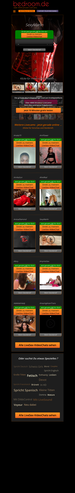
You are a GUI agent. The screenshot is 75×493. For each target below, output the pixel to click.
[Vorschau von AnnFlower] (51, 163)
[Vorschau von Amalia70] (25, 163)
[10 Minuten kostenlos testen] (16, 10)
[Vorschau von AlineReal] (51, 205)
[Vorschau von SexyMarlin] (51, 247)
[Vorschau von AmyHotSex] (51, 289)
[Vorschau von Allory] (25, 289)
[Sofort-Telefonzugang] (17, 10)
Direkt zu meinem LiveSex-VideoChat (34, 35)
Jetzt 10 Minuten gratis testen (38, 110)
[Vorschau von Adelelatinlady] (25, 331)
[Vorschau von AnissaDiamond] (25, 247)
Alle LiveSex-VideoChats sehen (37, 345)
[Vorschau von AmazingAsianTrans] (50, 316)
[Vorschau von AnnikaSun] (25, 205)
